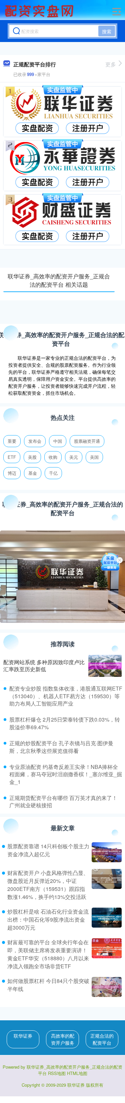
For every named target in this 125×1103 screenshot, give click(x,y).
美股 (32, 457)
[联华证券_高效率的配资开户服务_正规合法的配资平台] (40, 11)
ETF (12, 457)
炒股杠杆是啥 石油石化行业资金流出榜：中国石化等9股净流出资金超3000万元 (48, 919)
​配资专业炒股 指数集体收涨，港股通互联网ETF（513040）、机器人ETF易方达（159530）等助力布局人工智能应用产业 (65, 696)
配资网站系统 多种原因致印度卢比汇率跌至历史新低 (44, 665)
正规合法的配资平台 (102, 1039)
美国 (94, 457)
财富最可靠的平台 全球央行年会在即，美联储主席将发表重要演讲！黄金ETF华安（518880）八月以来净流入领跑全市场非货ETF (48, 954)
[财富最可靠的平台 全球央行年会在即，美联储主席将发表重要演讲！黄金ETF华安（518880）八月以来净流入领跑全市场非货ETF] (106, 954)
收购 (53, 457)
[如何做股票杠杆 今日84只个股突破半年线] (106, 987)
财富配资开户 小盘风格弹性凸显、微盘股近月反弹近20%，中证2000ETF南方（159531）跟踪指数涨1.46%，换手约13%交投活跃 (48, 885)
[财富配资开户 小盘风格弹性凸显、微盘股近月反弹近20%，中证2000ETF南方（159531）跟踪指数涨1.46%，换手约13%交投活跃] (106, 885)
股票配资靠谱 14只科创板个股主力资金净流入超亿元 (48, 850)
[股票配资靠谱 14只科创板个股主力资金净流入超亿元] (106, 852)
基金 (32, 473)
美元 (73, 457)
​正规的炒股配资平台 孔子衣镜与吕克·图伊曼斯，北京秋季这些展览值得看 (61, 746)
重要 (12, 441)
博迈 (12, 473)
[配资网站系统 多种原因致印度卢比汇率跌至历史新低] (105, 666)
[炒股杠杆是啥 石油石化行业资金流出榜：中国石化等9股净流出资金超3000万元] (106, 920)
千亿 (53, 473)
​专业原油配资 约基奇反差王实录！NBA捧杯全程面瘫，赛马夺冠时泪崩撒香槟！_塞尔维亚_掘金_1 (65, 774)
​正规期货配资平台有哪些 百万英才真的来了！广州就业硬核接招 (63, 801)
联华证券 (23, 1035)
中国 (57, 441)
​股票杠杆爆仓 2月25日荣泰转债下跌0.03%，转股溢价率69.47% (64, 723)
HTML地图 (77, 1073)
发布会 (34, 441)
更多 (110, 64)
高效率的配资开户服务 (62, 1039)
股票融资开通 (87, 441)
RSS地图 (57, 1073)
